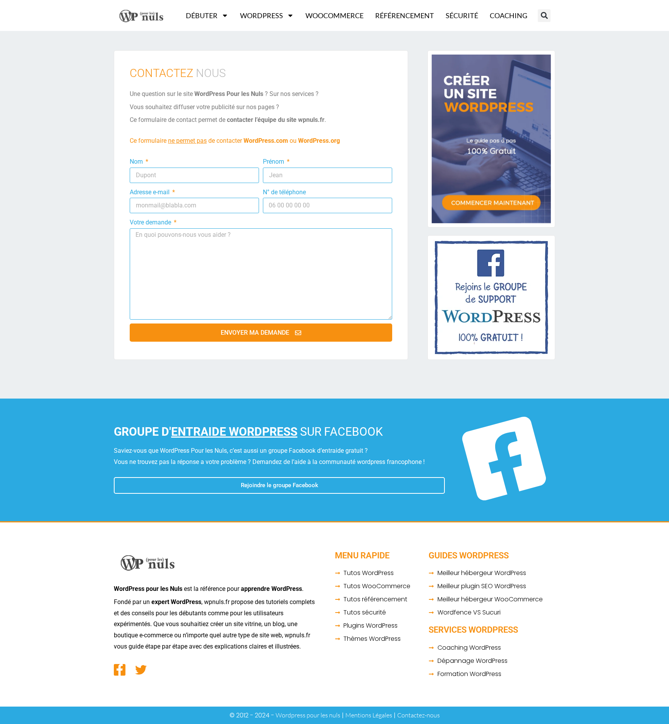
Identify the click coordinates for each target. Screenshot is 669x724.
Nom (137, 161)
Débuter (202, 15)
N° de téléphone (284, 192)
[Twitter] (141, 670)
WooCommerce (334, 15)
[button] (544, 15)
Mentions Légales (368, 715)
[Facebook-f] (119, 670)
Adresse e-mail (150, 192)
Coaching (508, 15)
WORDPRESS (261, 15)
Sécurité (462, 15)
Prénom (274, 161)
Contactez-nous (418, 715)
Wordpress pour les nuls (308, 715)
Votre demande (151, 222)
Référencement (404, 15)
